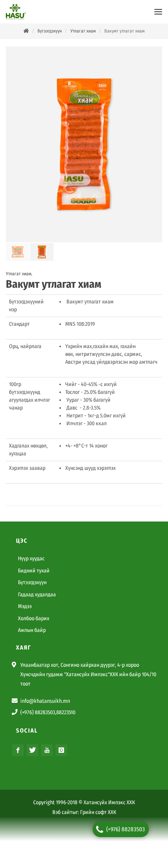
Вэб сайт (62, 812)
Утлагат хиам (83, 31)
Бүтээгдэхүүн (50, 31)
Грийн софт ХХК (98, 812)
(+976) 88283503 (125, 829)
